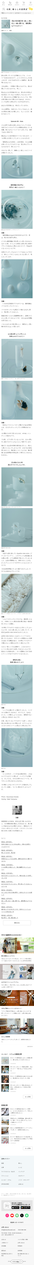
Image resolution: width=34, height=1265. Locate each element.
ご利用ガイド (4, 1242)
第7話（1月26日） (7, 890)
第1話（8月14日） (7, 842)
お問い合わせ (21, 1242)
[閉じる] (21, 1262)
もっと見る (28, 1096)
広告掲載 (3, 1246)
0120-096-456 (22, 1230)
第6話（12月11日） (7, 882)
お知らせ (3, 1239)
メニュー (30, 4)
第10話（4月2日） (7, 915)
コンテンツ (17, 4)
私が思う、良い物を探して (9, 918)
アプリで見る (15, 1261)
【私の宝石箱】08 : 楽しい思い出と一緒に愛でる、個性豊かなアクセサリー (22, 23)
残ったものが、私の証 (8, 853)
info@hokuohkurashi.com (8, 1230)
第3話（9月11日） (7, 856)
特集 (7, 1193)
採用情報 (20, 1250)
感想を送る (17, 922)
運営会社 (3, 1250)
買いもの (10, 4)
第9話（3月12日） (7, 907)
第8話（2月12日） (7, 898)
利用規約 (20, 1246)
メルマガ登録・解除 (23, 1239)
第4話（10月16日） (7, 865)
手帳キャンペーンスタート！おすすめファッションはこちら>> (16, 13)
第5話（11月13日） (7, 873)
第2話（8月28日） (7, 850)
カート (23, 4)
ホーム (3, 4)
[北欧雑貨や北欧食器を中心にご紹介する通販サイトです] (17, 9)
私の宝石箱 (4, 18)
